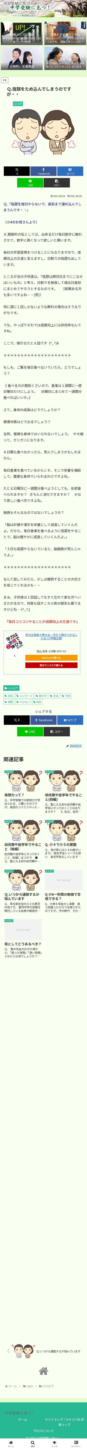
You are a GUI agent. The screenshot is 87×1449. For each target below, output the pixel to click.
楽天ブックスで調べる (51, 665)
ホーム (22, 1419)
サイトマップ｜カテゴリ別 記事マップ (64, 1422)
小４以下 (13, 688)
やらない (25, 702)
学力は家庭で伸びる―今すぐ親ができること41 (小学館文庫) (51, 636)
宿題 (10, 702)
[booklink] (14, 645)
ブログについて (43, 1431)
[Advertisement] (43, 1148)
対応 (10, 695)
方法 (55, 695)
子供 (67, 695)
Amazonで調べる (51, 657)
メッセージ (26, 695)
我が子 (42, 695)
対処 (38, 702)
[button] (57, 182)
